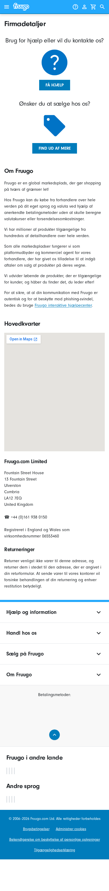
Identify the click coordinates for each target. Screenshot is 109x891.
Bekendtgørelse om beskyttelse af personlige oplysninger (54, 839)
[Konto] (84, 6)
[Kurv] (93, 6)
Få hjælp (55, 85)
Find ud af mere (55, 148)
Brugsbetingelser (36, 829)
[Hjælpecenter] (75, 6)
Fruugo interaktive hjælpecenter (63, 305)
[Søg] (102, 6)
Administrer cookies (71, 829)
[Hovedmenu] (6, 6)
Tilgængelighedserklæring (54, 850)
